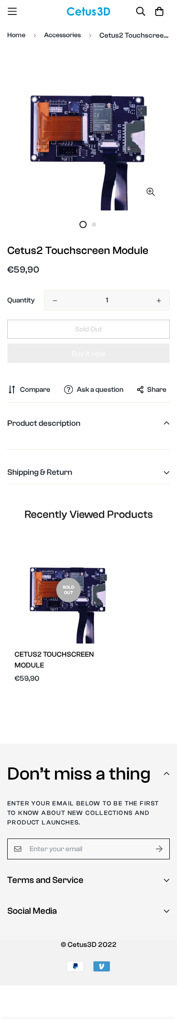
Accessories (62, 35)
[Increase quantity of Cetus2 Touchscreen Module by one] (158, 300)
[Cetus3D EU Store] (89, 11)
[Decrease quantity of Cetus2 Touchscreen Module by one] (54, 300)
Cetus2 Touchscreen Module (54, 659)
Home (16, 35)
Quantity (21, 300)
